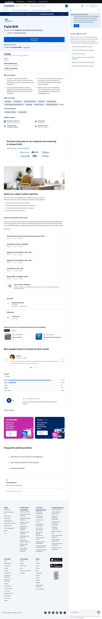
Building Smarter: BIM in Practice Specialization (31, 198)
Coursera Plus (7, 573)
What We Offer (7, 563)
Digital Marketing (8, 521)
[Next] (63, 360)
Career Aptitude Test (57, 509)
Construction (41, 101)
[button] (25, 5)
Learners (22, 561)
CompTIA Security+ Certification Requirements (56, 523)
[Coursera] (9, 6)
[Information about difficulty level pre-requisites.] (18, 65)
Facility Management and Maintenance (14, 104)
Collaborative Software (10, 112)
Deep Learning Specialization (39, 528)
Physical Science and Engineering (21, 10)
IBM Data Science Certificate (24, 545)
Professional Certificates (7, 576)
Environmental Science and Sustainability (42, 10)
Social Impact (7, 595)
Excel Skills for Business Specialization (39, 533)
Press (37, 561)
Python (6, 530)
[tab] (7, 330)
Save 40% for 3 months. (47, 14)
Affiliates (38, 583)
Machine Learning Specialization (40, 542)
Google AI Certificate (25, 512)
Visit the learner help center (14, 485)
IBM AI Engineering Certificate (24, 537)
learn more (19, 491)
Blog (21, 568)
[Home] (4, 10)
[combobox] (46, 6)
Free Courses (7, 598)
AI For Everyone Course (39, 520)
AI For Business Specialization (39, 516)
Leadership (7, 566)
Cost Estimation (17, 101)
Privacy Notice (89, 22)
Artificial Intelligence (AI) (9, 513)
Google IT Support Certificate (24, 523)
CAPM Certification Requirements (56, 513)
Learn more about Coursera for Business (18, 148)
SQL (5, 533)
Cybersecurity (7, 516)
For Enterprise (7, 586)
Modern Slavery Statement (39, 586)
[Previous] (6, 360)
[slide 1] (31, 367)
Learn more (26, 47)
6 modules (7, 54)
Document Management (52, 104)
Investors (38, 563)
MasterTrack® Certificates (7, 580)
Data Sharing (8, 101)
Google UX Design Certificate (24, 533)
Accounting (7, 509)
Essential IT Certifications (55, 528)
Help (37, 570)
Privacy (37, 568)
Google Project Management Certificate (23, 528)
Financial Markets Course (40, 538)
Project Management (9, 528)
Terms (37, 566)
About (5, 561)
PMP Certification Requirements (56, 540)
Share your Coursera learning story (57, 548)
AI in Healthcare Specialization (39, 524)
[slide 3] (35, 367)
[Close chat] (99, 10)
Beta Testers (23, 566)
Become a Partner (8, 593)
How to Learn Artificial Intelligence (57, 536)
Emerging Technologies (29, 101)
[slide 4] (37, 367)
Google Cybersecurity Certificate (25, 515)
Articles (38, 578)
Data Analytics (7, 518)
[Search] (66, 5)
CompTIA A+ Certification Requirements (55, 517)
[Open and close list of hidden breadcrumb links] (9, 10)
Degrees (6, 583)
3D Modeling (29, 104)
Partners (22, 563)
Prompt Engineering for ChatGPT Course (41, 546)
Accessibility (39, 573)
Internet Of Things (39, 104)
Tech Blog (22, 573)
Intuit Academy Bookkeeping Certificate (23, 549)
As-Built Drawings (51, 101)
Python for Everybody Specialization (41, 550)
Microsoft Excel (7, 526)
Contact (38, 575)
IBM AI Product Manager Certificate (25, 541)
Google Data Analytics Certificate (25, 519)
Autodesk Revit (22, 112)
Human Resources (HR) (9, 523)
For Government (8, 588)
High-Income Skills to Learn (57, 532)
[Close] (61, 14)
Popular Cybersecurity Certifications (57, 544)
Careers (6, 568)
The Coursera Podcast (25, 570)
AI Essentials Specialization (39, 512)
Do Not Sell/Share (40, 589)
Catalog (6, 570)
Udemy (6, 600)
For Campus (7, 591)
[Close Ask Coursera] (82, 6)
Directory (38, 580)
